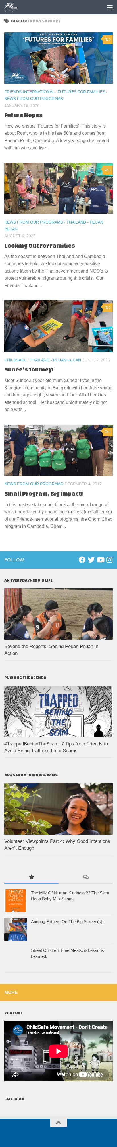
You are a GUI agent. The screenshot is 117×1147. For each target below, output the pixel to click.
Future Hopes (23, 115)
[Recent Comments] (85, 877)
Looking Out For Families (40, 245)
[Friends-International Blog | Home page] (13, 7)
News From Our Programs (33, 98)
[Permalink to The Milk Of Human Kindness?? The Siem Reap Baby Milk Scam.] (15, 900)
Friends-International (29, 91)
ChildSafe (15, 360)
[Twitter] (91, 559)
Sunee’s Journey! (29, 369)
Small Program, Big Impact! (43, 493)
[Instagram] (109, 559)
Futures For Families (81, 91)
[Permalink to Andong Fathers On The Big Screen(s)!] (15, 929)
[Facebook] (82, 559)
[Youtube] (100, 559)
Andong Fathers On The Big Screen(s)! (67, 921)
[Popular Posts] (31, 877)
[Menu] (110, 7)
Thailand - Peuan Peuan (55, 360)
